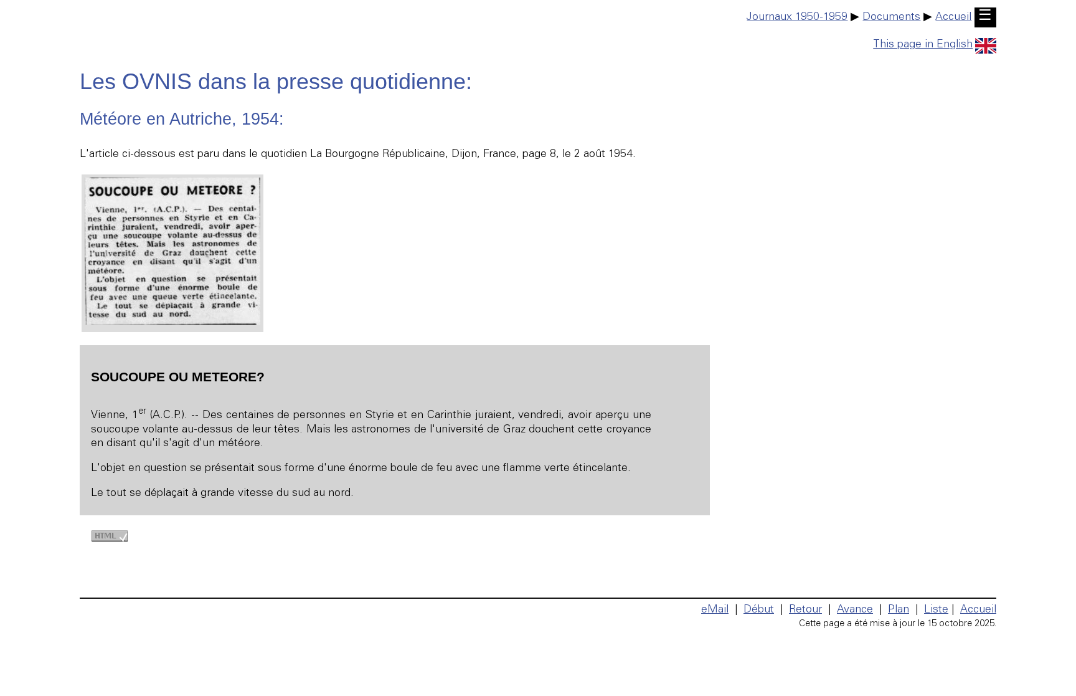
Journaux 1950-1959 (797, 17)
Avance (855, 610)
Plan (898, 610)
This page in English (923, 44)
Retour (805, 610)
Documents (891, 17)
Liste (936, 610)
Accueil (953, 17)
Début (758, 610)
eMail (715, 610)
